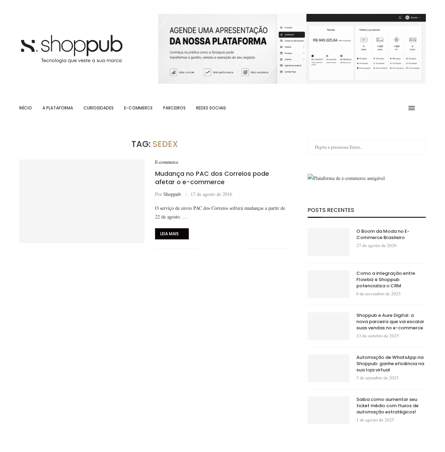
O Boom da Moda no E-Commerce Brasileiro (383, 234)
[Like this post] (203, 248)
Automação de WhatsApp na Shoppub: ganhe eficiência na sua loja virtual (390, 363)
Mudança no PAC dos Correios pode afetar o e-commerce (212, 177)
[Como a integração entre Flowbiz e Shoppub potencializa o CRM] (328, 284)
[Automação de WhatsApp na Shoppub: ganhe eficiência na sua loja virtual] (328, 368)
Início (25, 108)
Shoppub (172, 194)
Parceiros (174, 108)
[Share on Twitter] (219, 248)
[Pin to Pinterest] (227, 248)
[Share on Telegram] (234, 248)
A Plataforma (57, 108)
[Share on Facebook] (212, 248)
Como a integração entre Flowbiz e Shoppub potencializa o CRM (385, 279)
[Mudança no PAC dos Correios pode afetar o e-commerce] (82, 201)
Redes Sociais (211, 108)
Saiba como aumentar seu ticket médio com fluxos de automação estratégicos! (387, 405)
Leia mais (169, 234)
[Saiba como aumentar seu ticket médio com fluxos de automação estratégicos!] (328, 410)
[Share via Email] (241, 248)
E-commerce (138, 108)
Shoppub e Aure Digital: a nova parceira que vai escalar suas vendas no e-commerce (390, 321)
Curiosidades (98, 108)
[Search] (422, 108)
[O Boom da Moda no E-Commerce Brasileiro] (328, 242)
